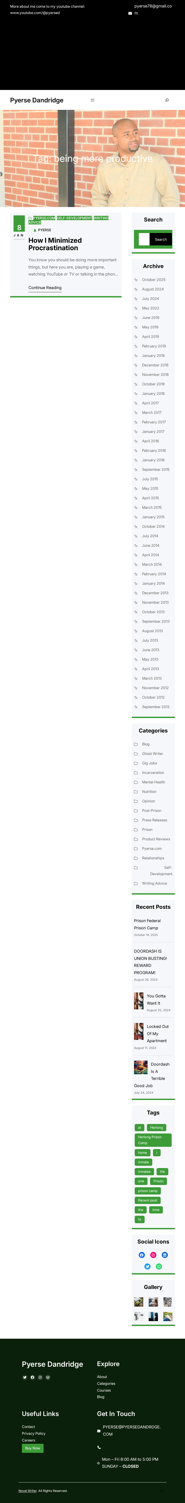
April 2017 (150, 403)
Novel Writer (27, 1491)
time (156, 1210)
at (139, 1127)
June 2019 (150, 317)
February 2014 (154, 574)
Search (161, 239)
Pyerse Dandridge (36, 100)
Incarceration (153, 772)
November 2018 (155, 374)
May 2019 (150, 327)
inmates (144, 1171)
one (141, 1181)
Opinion (148, 801)
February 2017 (154, 422)
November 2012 (155, 688)
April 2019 (150, 336)
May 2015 (150, 488)
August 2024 (153, 289)
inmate (143, 1162)
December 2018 (155, 365)
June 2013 (150, 650)
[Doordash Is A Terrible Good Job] (141, 1069)
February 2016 (154, 450)
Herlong (156, 1127)
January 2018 (153, 393)
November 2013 (155, 602)
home (142, 1152)
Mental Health (153, 782)
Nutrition (149, 791)
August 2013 (152, 631)
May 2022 (150, 308)
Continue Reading (45, 287)
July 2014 (150, 536)
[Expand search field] (167, 100)
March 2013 (152, 678)
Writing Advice (154, 883)
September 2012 (156, 706)
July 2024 (150, 298)
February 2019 (154, 346)
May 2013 (150, 659)
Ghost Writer (152, 753)
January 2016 (153, 460)
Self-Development (74, 218)
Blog (146, 744)
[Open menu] (92, 100)
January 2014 (153, 583)
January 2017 (153, 431)
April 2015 (150, 498)
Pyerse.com (44, 218)
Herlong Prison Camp (150, 1140)
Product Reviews (156, 839)
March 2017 (152, 412)
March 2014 (152, 564)
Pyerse (44, 230)
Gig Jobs (149, 763)
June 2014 (150, 545)
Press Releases (154, 820)
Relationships (153, 858)
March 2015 (152, 507)
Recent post (147, 1200)
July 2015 (150, 479)
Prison (147, 829)
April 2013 (150, 669)
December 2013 (155, 593)
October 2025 (153, 279)
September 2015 (155, 469)
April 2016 (150, 441)
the (140, 1210)
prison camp (147, 1191)
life (162, 1171)
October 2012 (153, 697)
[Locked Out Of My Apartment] (138, 1032)
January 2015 (153, 517)
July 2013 (150, 640)
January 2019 (153, 355)
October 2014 (153, 526)
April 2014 (150, 555)
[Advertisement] (92, 53)
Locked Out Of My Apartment (158, 1033)
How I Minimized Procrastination (55, 244)
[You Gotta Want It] (138, 1002)
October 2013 (153, 612)
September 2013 (156, 621)
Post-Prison (151, 810)
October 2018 (153, 384)
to (139, 1219)
